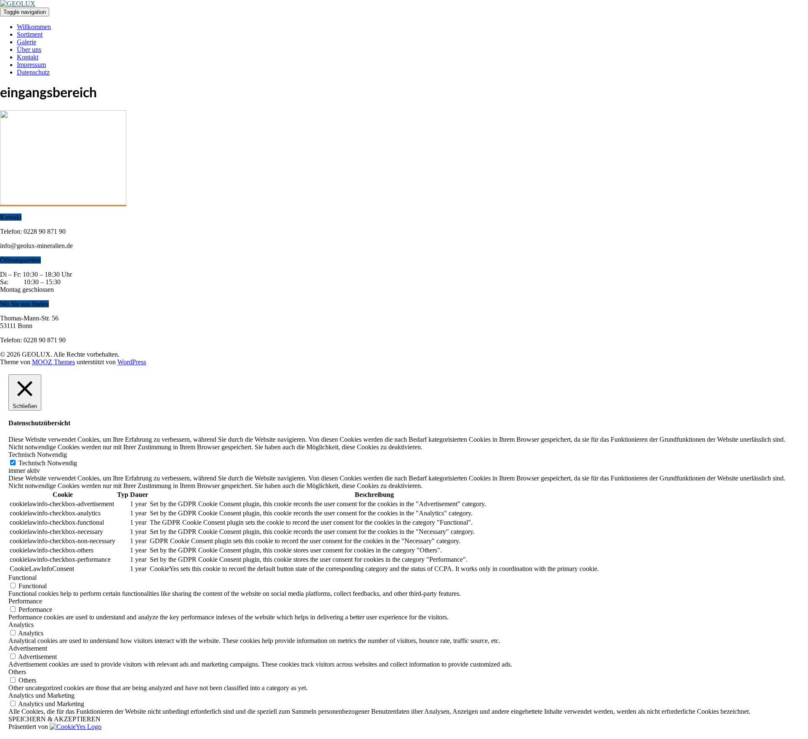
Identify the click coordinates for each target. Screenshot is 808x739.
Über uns (29, 49)
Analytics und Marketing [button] (41, 695)
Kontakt (27, 57)
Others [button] (17, 671)
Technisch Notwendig (48, 463)
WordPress (131, 361)
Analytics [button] (21, 624)
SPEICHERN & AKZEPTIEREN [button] (54, 719)
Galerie (26, 41)
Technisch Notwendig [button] (37, 454)
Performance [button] (25, 601)
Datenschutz (33, 72)
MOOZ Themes (53, 361)
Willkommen (34, 26)
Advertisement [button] (27, 648)
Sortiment (30, 34)
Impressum (31, 64)
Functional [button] (22, 577)
